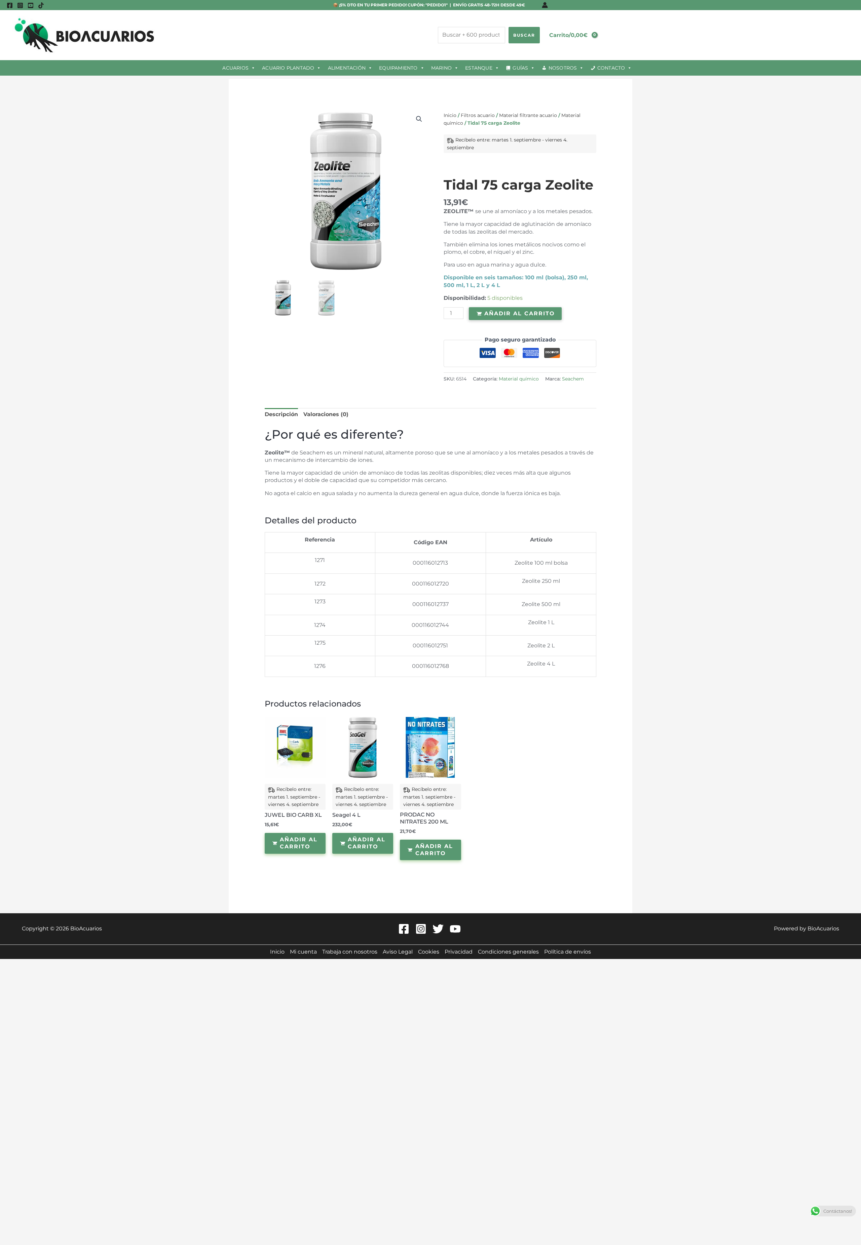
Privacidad (459, 952)
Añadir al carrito (519, 313)
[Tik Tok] (41, 5)
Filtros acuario (478, 115)
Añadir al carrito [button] (298, 843)
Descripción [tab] (281, 414)
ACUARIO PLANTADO (288, 68)
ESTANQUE (478, 68)
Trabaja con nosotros (349, 952)
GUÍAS (520, 68)
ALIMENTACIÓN (347, 68)
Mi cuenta (303, 952)
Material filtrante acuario (528, 115)
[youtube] (31, 5)
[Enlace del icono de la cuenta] (545, 5)
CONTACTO (611, 68)
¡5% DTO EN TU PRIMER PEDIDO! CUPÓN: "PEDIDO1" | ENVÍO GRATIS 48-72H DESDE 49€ (431, 4)
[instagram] (20, 5)
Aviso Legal (398, 952)
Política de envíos (567, 952)
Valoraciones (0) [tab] (325, 414)
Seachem (573, 379)
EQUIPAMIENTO (398, 68)
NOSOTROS (563, 68)
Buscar (524, 35)
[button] (419, 119)
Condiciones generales (508, 952)
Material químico (519, 379)
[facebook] (10, 5)
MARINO (441, 68)
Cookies (428, 952)
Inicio (450, 115)
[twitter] (439, 928)
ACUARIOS (235, 68)
